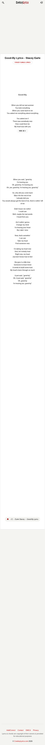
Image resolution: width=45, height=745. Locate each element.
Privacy (36, 730)
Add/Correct (10, 730)
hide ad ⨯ (22, 131)
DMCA (28, 730)
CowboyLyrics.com (21, 741)
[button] (3, 3)
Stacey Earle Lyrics (22, 62)
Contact (20, 730)
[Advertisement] (22, 28)
